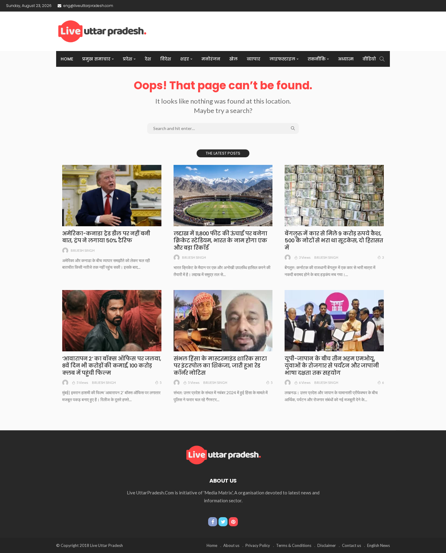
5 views (82, 382)
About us (231, 545)
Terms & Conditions (293, 545)
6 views (305, 382)
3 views (305, 257)
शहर (184, 59)
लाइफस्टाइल (282, 59)
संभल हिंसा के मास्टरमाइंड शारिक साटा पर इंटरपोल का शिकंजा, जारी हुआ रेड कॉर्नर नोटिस (220, 366)
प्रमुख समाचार (96, 59)
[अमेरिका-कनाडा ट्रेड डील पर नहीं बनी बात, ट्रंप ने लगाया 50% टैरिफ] (111, 195)
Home (67, 59)
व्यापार (253, 59)
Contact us (351, 545)
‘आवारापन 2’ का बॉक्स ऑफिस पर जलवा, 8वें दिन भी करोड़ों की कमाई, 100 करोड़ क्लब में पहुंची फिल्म (111, 366)
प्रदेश (127, 59)
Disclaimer (326, 545)
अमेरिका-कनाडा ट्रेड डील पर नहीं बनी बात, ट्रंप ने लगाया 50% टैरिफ (106, 237)
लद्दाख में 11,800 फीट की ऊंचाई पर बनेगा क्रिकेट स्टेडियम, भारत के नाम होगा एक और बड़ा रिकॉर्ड (220, 240)
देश (148, 59)
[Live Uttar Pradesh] (223, 454)
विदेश (165, 59)
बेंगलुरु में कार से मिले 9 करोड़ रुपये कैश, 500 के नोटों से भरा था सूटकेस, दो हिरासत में (334, 240)
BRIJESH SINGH (83, 250)
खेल (233, 59)
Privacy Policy (257, 545)
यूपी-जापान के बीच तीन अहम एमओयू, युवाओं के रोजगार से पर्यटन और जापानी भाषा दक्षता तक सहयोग (332, 366)
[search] (382, 59)
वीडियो (369, 59)
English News (378, 545)
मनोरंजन (210, 59)
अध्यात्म (345, 59)
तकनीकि (317, 59)
